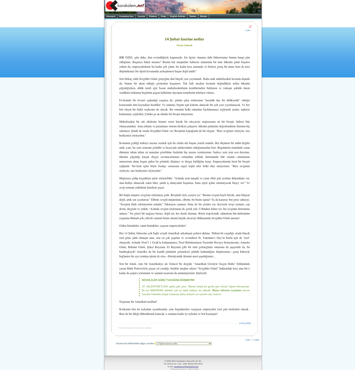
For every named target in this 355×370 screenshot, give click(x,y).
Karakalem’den (126, 16)
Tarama (192, 16)
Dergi (163, 16)
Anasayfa (110, 16)
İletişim (203, 16)
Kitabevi (153, 16)
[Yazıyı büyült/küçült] (250, 27)
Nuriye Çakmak (184, 45)
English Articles (177, 16)
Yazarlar (141, 16)
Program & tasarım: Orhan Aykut (184, 369)
